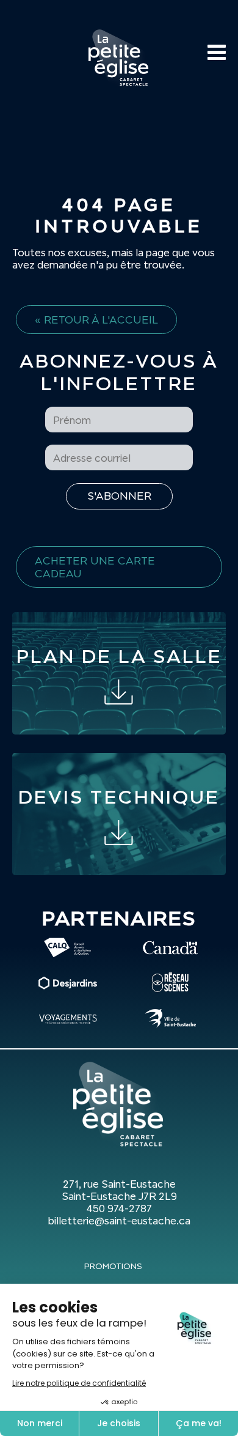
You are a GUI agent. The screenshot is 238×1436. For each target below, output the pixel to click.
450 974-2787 (119, 1208)
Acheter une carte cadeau (95, 567)
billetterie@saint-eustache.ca (119, 1221)
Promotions (113, 1266)
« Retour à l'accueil (96, 319)
